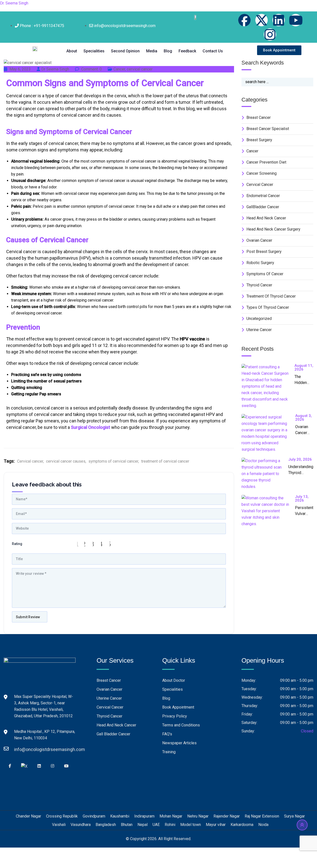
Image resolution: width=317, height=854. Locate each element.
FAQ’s (167, 734)
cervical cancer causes (65, 461)
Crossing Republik (62, 816)
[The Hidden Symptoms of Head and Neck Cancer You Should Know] (267, 386)
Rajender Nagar (226, 816)
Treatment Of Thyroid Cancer (271, 296)
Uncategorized (259, 318)
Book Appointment (178, 707)
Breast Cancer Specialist (267, 128)
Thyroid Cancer (259, 285)
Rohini (170, 824)
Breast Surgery (259, 139)
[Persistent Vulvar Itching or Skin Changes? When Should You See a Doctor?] (268, 511)
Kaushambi (119, 816)
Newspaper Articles (179, 743)
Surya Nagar (294, 816)
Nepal (142, 824)
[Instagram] (270, 34)
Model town (190, 824)
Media (151, 51)
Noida (263, 824)
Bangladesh (106, 824)
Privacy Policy (174, 716)
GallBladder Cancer (262, 207)
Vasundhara (81, 824)
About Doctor (173, 680)
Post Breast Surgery (264, 251)
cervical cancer (140, 69)
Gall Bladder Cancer (113, 734)
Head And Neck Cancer (116, 725)
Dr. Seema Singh (14, 3)
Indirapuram (144, 816)
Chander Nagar (28, 816)
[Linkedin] (278, 20)
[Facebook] (244, 20)
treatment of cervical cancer (165, 461)
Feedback (187, 51)
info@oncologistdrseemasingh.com (19, 749)
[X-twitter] (261, 20)
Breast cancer (258, 117)
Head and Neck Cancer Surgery (273, 229)
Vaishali (59, 824)
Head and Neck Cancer (266, 218)
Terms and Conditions (181, 725)
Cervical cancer (30, 461)
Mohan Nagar (170, 816)
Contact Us (213, 51)
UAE (156, 824)
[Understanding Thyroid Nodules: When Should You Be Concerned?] (264, 474)
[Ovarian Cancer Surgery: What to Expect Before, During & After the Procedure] (268, 433)
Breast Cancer (109, 680)
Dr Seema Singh (55, 69)
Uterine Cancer (259, 329)
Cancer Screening (261, 173)
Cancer (119, 69)
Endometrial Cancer (263, 195)
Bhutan (126, 824)
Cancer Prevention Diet (266, 162)
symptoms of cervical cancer (113, 461)
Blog (168, 51)
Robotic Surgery (260, 262)
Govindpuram (94, 816)
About (71, 51)
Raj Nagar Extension (262, 816)
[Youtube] (296, 20)
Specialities (94, 51)
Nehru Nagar (198, 816)
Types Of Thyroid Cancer (267, 307)
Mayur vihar (216, 824)
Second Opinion (125, 51)
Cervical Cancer (110, 707)
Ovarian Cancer (259, 240)
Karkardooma (242, 824)
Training (169, 752)
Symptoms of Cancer (264, 274)
